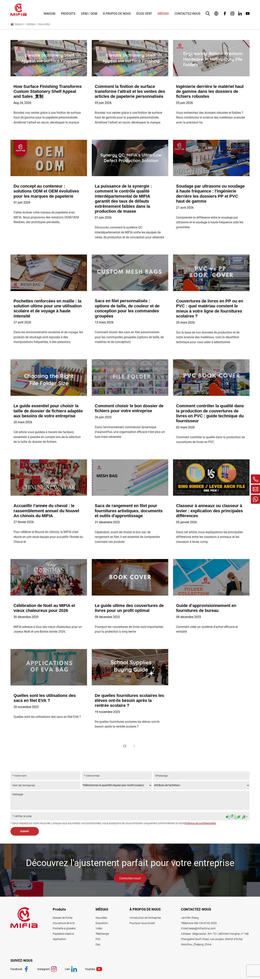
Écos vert (144, 13)
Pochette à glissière (64, 928)
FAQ (98, 939)
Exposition (102, 923)
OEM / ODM (89, 13)
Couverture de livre (64, 923)
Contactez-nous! (130, 878)
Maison (19, 24)
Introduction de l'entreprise (145, 917)
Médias (163, 13)
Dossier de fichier (63, 917)
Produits (68, 13)
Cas (98, 944)
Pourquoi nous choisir (142, 923)
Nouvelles (44, 24)
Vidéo (99, 928)
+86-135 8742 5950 (205, 923)
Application (59, 939)
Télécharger (102, 933)
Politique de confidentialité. (200, 823)
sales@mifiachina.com (202, 928)
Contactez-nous (187, 13)
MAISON (49, 13)
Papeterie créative (63, 933)
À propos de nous (117, 13)
